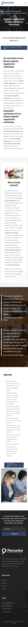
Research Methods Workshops (14, 11)
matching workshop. (13, 265)
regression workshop (11, 233)
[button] (14, 48)
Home (2, 11)
